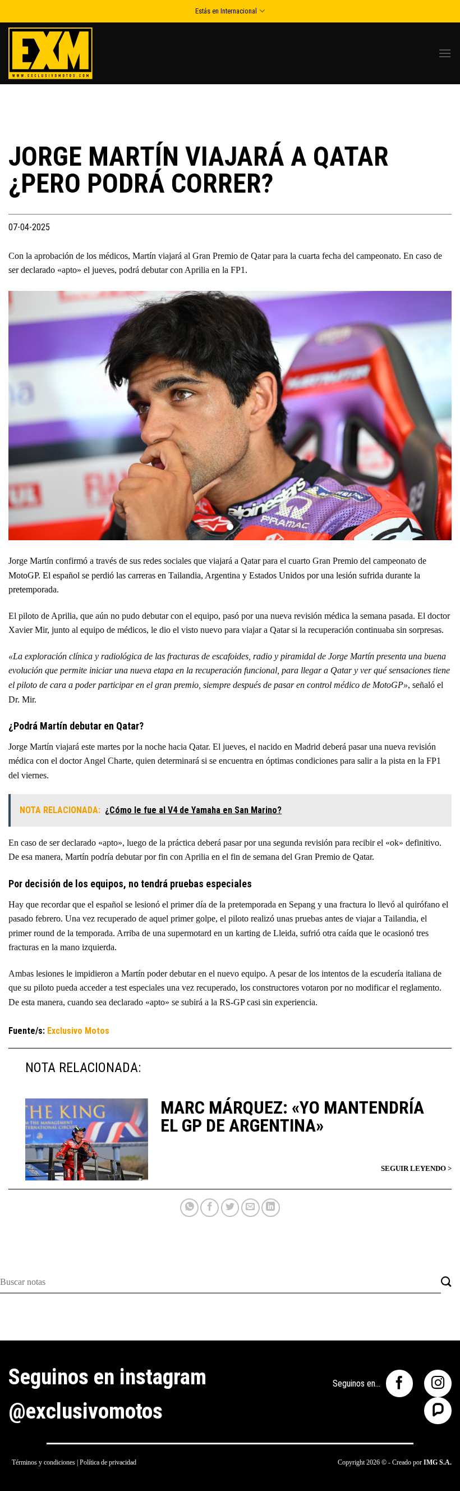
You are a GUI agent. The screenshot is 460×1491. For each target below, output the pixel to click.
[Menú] (445, 53)
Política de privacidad (108, 1462)
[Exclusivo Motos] (50, 53)
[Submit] (446, 1282)
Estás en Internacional (226, 11)
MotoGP (23, 575)
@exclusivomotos (85, 1411)
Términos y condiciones (43, 1462)
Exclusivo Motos (78, 1030)
